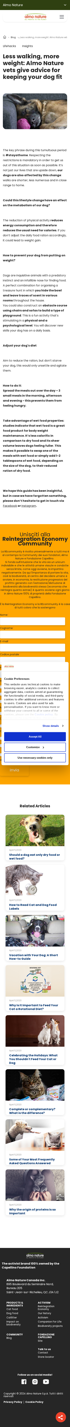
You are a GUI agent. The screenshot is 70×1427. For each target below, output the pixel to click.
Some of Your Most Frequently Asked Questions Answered (32, 1161)
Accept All (35, 736)
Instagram (28, 506)
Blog (13, 37)
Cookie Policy (34, 1402)
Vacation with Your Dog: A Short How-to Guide (33, 957)
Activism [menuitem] (43, 1317)
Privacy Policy (13, 1402)
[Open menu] (61, 17)
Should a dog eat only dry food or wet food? (34, 857)
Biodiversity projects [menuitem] (50, 1326)
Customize (33, 747)
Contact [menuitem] (43, 1352)
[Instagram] (34, 1384)
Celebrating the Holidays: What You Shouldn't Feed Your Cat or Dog (33, 1059)
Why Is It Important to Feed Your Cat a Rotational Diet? (33, 1007)
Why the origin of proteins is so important (32, 1211)
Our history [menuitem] (44, 1313)
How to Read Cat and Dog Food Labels (33, 907)
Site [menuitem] (40, 1341)
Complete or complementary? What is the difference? (32, 1111)
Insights (27, 46)
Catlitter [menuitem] (11, 1317)
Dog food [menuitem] (12, 1313)
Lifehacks (9, 46)
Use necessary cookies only (35, 757)
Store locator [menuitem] (46, 1357)
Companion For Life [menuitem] (50, 1321)
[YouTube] (46, 1384)
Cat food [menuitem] (12, 1309)
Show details (51, 725)
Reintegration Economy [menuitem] (46, 1308)
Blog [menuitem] (9, 1338)
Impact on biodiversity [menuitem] (13, 1323)
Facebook (10, 506)
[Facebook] (23, 1384)
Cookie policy (44, 714)
